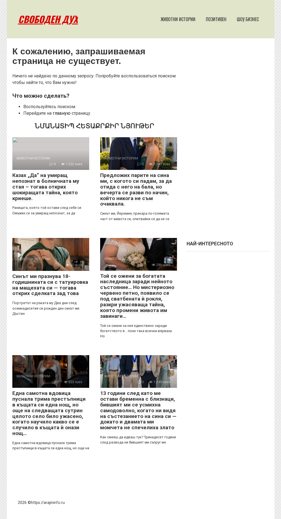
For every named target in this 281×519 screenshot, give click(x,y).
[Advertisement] (228, 142)
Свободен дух (48, 19)
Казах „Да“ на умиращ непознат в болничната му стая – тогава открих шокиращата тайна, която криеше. (45, 186)
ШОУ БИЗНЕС (248, 19)
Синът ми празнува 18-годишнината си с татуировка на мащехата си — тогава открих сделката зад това (50, 285)
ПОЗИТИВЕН (216, 19)
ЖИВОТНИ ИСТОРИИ (178, 19)
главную (62, 113)
